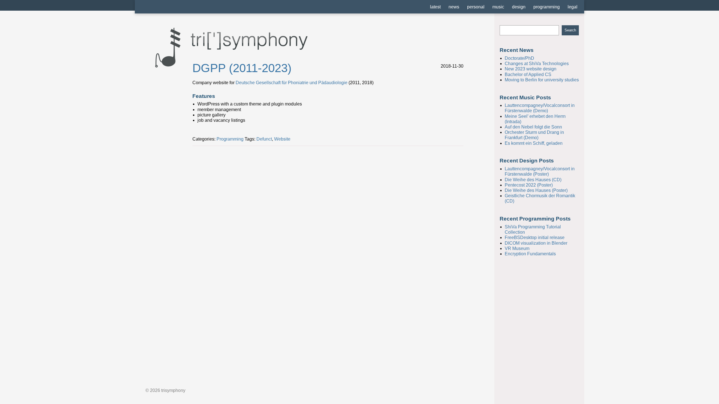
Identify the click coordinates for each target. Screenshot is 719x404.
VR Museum (517, 248)
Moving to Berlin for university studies (542, 79)
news (454, 6)
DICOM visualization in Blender (536, 243)
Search (570, 30)
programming (546, 6)
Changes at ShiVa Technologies (537, 63)
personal (475, 6)
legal (572, 6)
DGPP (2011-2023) (242, 68)
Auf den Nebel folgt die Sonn (533, 127)
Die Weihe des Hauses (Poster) (536, 190)
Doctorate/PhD (519, 58)
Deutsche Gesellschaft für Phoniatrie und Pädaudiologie (291, 82)
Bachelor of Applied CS (528, 74)
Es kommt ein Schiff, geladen (534, 143)
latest (435, 6)
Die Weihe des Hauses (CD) (533, 179)
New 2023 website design (530, 68)
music (498, 6)
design (518, 6)
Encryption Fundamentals (530, 253)
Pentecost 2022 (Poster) (529, 185)
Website (282, 139)
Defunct (264, 139)
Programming (230, 139)
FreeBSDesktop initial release (535, 237)
